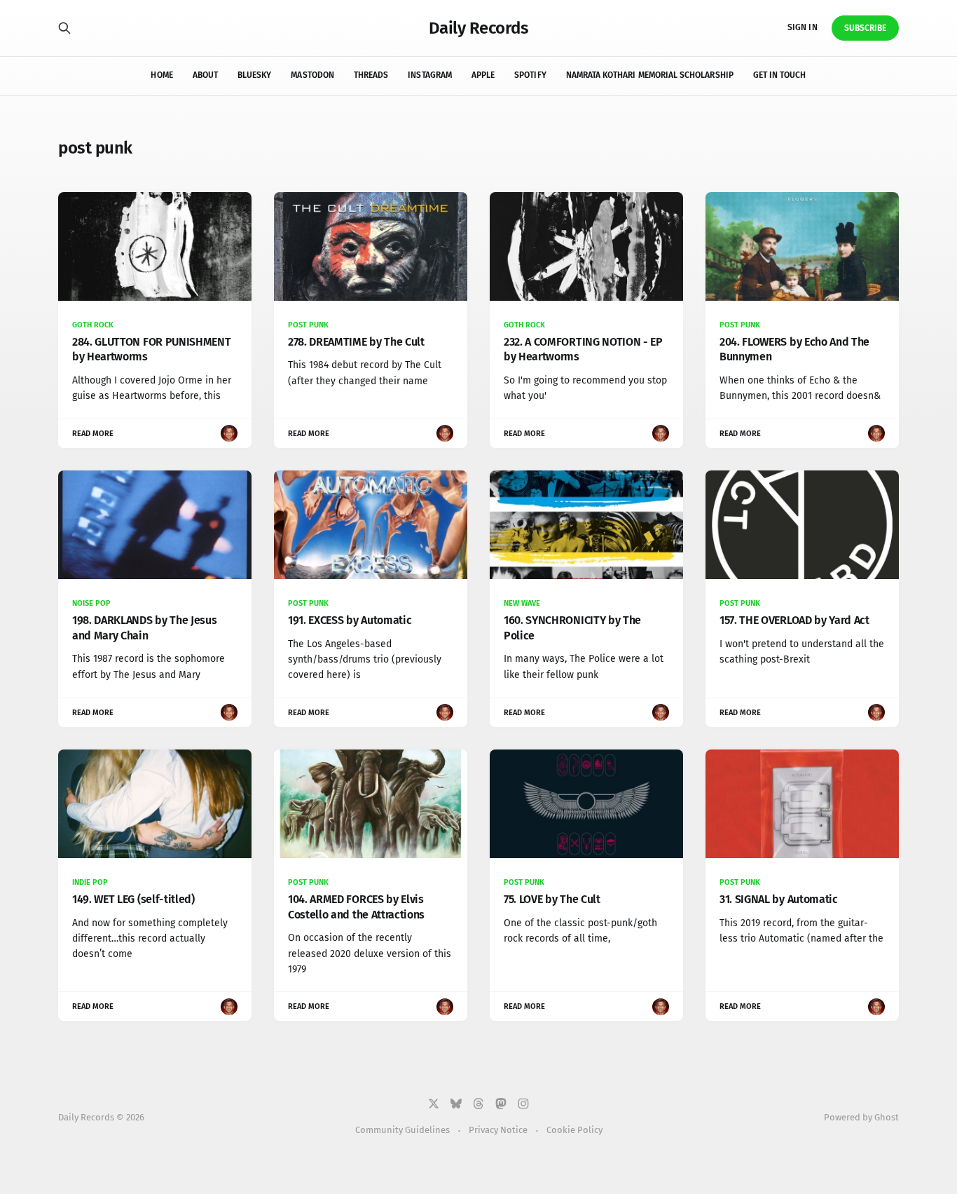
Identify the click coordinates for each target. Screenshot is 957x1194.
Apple (483, 75)
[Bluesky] (456, 1103)
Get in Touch (779, 75)
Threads (371, 75)
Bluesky (254, 75)
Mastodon (312, 75)
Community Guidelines (402, 1130)
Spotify (530, 75)
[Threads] (478, 1103)
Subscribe (865, 28)
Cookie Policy (574, 1130)
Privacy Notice (498, 1130)
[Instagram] (523, 1103)
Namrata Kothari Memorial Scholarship (650, 75)
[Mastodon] (501, 1103)
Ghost (886, 1117)
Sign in (802, 27)
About (205, 75)
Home (161, 75)
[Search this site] (64, 28)
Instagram (430, 75)
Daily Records (479, 28)
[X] (433, 1103)
